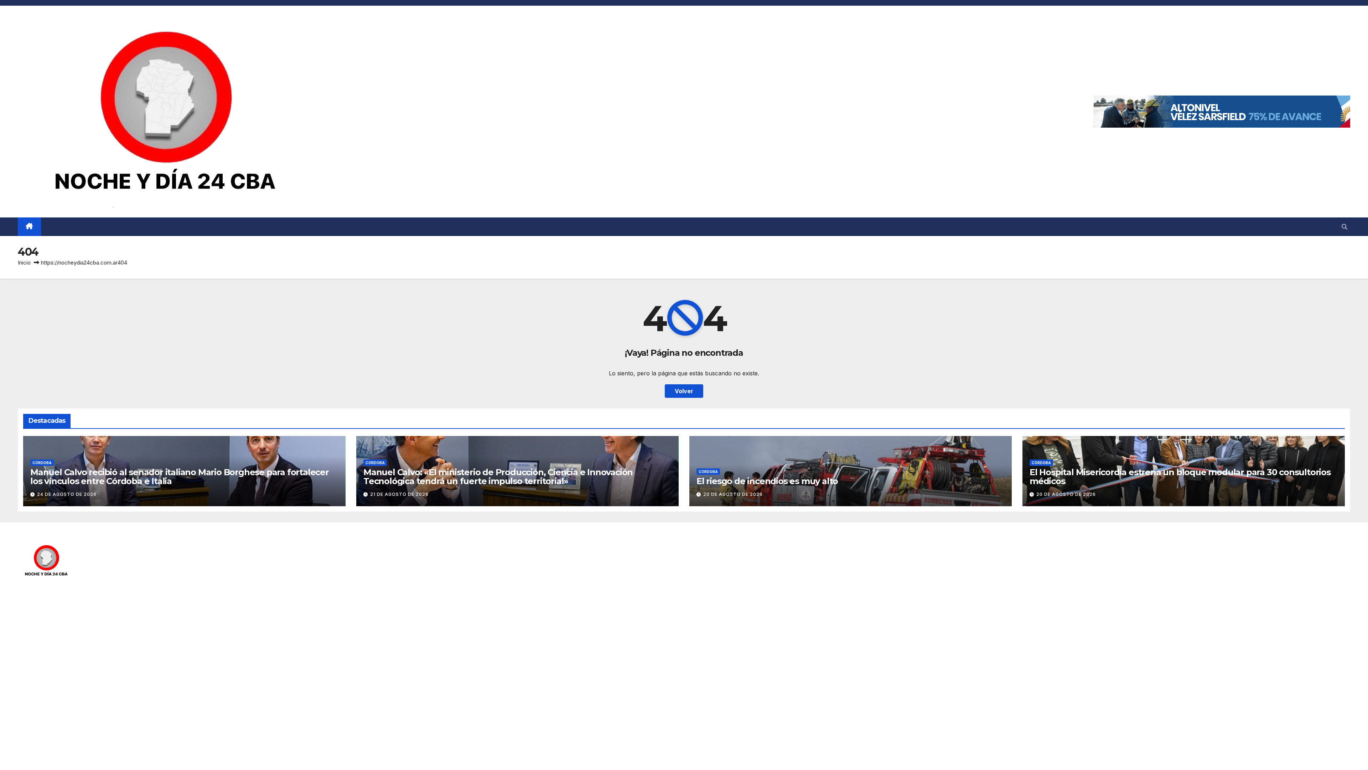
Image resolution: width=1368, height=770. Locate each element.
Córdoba (42, 463)
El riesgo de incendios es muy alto (767, 481)
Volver (684, 391)
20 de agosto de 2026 (733, 494)
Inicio (24, 262)
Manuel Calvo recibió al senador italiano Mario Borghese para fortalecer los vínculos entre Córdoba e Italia (179, 476)
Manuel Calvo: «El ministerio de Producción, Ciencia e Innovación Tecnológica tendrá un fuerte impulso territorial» (498, 476)
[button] (1344, 226)
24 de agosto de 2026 (67, 494)
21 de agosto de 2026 (399, 494)
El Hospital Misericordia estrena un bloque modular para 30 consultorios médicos (1180, 476)
